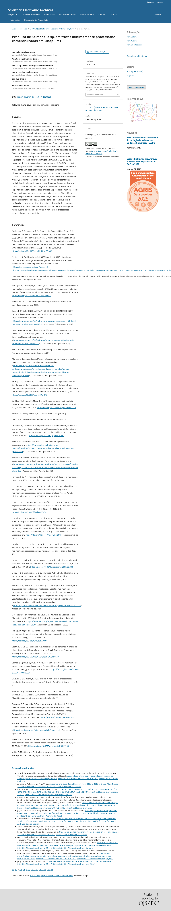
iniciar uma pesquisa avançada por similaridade (51, 875)
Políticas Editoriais (67, 14)
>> (52, 869)
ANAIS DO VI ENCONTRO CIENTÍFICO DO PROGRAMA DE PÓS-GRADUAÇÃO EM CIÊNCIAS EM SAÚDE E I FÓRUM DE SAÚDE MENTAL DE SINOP (67, 790)
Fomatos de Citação (95, 94)
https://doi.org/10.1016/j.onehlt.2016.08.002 (32, 251)
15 (45, 869)
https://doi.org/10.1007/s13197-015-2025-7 (31, 295)
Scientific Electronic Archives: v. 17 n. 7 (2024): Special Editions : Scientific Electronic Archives (67, 793)
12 (37, 869)
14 (42, 869)
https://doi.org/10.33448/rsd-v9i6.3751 (57, 717)
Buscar (157, 14)
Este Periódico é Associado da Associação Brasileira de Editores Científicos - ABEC (142, 140)
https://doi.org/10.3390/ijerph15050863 (46, 435)
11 (34, 869)
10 (32, 869)
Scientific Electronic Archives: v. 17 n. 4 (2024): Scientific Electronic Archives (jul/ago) (55, 848)
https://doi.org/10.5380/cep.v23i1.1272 (29, 395)
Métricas (113, 14)
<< (13, 869)
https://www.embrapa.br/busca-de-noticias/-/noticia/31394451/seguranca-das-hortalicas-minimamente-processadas (43, 448)
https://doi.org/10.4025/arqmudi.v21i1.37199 (48, 746)
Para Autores (132, 41)
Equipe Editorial (87, 14)
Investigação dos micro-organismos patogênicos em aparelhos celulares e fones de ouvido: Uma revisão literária (67, 811)
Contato (101, 14)
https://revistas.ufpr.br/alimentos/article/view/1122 (36, 730)
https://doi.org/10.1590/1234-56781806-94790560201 (36, 656)
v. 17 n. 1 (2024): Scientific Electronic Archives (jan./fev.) (52, 29)
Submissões (49, 14)
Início (14, 29)
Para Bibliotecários (134, 45)
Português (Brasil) (135, 71)
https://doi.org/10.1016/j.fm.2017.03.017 (30, 640)
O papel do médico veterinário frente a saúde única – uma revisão (88, 832)
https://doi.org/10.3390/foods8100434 (29, 512)
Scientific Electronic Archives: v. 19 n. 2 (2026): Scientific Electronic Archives (58, 808)
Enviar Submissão (136, 87)
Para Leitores (132, 37)
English (130, 75)
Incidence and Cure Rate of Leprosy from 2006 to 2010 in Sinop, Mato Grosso (83, 784)
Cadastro (150, 2)
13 (40, 869)
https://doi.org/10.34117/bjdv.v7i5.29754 (44, 535)
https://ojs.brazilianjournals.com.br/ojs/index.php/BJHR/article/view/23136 (47, 605)
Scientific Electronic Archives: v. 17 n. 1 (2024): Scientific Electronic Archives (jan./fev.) (74, 858)
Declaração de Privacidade (36, 20)
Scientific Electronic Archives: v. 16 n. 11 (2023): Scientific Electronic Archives (52, 834)
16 (48, 869)
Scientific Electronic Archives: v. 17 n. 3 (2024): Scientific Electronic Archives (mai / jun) (56, 864)
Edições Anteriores (31, 14)
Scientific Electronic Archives (30, 10)
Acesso (160, 2)
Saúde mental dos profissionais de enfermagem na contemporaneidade (79, 861)
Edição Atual (13, 14)
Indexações (15, 20)
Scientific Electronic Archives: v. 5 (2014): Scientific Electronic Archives (49, 786)
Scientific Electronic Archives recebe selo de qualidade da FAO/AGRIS (142, 161)
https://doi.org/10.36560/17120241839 (34, 97)
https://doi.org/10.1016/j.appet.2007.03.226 (56, 407)
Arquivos (23, 29)
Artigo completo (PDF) (98, 51)
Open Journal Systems (137, 56)
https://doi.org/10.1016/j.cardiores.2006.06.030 (51, 567)
